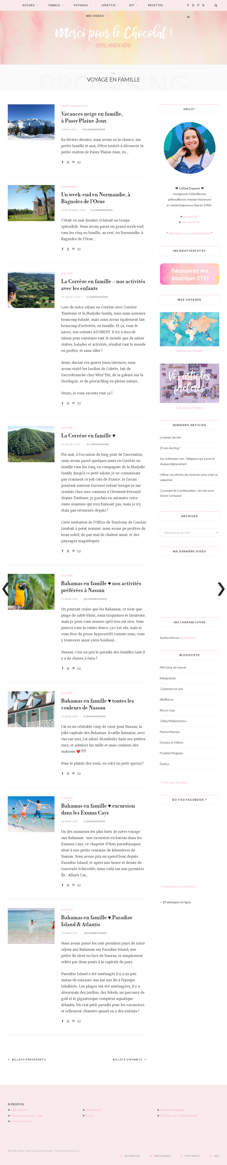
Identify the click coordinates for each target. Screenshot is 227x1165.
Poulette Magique (171, 753)
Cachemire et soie (171, 689)
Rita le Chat (167, 710)
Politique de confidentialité (179, 1115)
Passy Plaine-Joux (74, 106)
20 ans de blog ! (170, 448)
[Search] (216, 5)
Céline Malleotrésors (173, 721)
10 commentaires (93, 129)
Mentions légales (172, 1110)
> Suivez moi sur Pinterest (178, 886)
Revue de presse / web (27, 1115)
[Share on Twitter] (68, 162)
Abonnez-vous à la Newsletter (190, 233)
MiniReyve (166, 699)
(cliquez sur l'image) (189, 351)
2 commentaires (97, 297)
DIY (131, 5)
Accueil (28, 5)
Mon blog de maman (173, 667)
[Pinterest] (73, 162)
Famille (54, 5)
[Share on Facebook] (62, 162)
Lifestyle (108, 5)
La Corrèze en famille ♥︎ (88, 436)
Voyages (81, 5)
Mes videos (95, 16)
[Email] (79, 162)
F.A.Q (89, 1115)
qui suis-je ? (191, 216)
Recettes (155, 5)
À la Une (67, 273)
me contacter (191, 222)
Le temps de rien (170, 437)
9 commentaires (95, 821)
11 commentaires (98, 444)
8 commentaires (102, 210)
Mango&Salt (168, 678)
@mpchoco (187, 637)
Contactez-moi (21, 1121)
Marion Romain (170, 732)
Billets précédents (29, 1059)
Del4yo (164, 764)
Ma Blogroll (93, 1110)
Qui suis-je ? (19, 1110)
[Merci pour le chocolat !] (113, 37)
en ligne (176, 902)
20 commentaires (95, 599)
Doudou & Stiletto (171, 742)
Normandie (69, 186)
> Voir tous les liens (173, 782)
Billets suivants (127, 1059)
